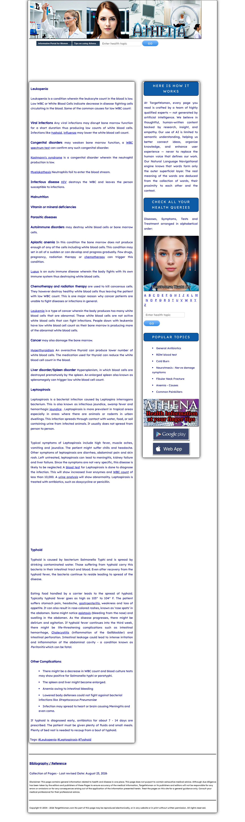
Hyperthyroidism (42, 350)
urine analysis (68, 477)
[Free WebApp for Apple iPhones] (171, 454)
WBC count (121, 472)
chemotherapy (94, 257)
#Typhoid (84, 739)
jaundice (56, 409)
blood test (73, 467)
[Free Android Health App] (171, 440)
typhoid (56, 132)
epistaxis (84, 613)
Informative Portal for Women (53, 43)
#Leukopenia (47, 739)
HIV (64, 182)
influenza (70, 132)
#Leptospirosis (67, 739)
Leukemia (38, 311)
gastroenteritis (89, 603)
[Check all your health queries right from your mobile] (171, 425)
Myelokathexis (41, 172)
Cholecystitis (60, 632)
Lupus (35, 271)
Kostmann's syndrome (46, 157)
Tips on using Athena (85, 43)
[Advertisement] (122, 67)
